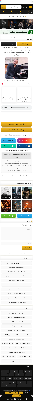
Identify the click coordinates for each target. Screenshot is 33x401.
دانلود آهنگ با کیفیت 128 (15, 130)
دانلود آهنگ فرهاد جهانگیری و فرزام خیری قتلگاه (16, 335)
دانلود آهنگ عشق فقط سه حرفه (16, 267)
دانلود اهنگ (10, 50)
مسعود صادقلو (4, 371)
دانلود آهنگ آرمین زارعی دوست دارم (16, 298)
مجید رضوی (29, 375)
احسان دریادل (21, 382)
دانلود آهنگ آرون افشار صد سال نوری (17, 302)
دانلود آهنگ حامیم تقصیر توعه (23, 343)
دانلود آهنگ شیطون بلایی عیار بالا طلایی (16, 263)
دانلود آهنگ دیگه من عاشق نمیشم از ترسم (16, 348)
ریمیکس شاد (12, 13)
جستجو (3, 7)
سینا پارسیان (5, 382)
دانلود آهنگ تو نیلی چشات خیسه (16, 280)
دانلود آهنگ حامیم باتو (7, 343)
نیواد (29, 382)
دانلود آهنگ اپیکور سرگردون (16, 326)
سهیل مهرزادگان (18, 378)
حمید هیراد (4, 375)
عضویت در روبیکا (23, 146)
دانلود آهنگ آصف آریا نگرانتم (16, 289)
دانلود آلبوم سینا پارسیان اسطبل (16, 313)
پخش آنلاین (23, 44)
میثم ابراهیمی (28, 371)
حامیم (21, 371)
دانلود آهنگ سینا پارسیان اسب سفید (16, 317)
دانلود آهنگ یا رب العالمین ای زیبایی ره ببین (16, 285)
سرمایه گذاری (9, 393)
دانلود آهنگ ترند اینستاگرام (24, 357)
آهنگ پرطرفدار (21, 13)
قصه (25, 170)
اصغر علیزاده (28, 378)
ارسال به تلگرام (23, 216)
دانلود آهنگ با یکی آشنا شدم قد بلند (16, 272)
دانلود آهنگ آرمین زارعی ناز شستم (16, 293)
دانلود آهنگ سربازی (16, 361)
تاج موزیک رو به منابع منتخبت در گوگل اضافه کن (15, 135)
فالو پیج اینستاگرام (23, 140)
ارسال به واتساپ (7, 216)
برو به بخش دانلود (7, 44)
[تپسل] (1, 112)
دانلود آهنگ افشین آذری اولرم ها (16, 330)
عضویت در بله (7, 146)
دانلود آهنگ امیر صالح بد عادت (16, 339)
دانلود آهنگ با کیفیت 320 (15, 124)
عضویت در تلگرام (7, 140)
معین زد (11, 375)
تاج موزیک (25, 7)
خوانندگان (3, 13)
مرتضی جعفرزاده (19, 375)
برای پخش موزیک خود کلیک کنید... (15, 17)
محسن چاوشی (14, 371)
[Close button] (32, 383)
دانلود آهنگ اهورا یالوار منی (16, 322)
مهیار (13, 382)
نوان (3, 378)
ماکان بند (9, 378)
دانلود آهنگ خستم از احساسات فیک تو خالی (16, 276)
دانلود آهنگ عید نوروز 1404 (8, 357)
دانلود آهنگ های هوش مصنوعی (17, 352)
